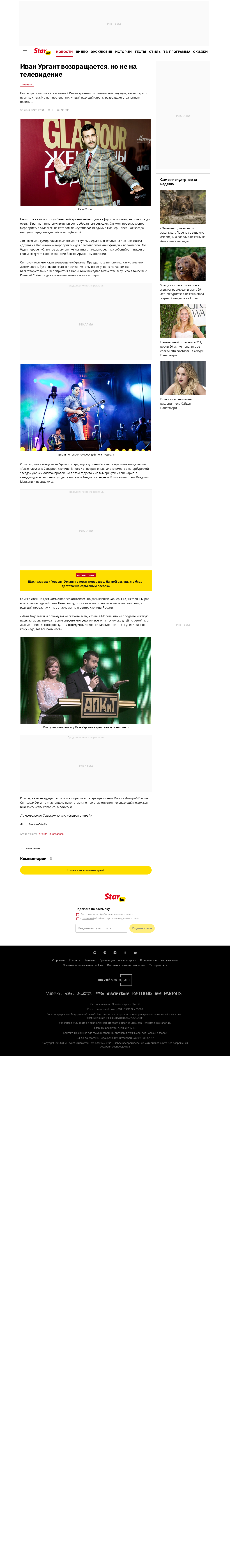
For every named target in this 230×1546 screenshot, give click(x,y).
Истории (123, 52)
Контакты (74, 960)
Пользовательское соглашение (159, 960)
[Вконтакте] (115, 952)
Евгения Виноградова (51, 833)
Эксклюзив (101, 52)
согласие (90, 914)
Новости (64, 52)
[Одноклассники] (125, 952)
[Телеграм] (105, 952)
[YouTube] (135, 952)
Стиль (155, 52)
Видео (82, 52)
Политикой (88, 918)
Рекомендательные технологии (126, 965)
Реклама (90, 960)
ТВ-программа (176, 52)
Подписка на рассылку (92, 909)
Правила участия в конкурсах (118, 960)
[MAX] (94, 952)
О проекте (58, 960)
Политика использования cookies (83, 965)
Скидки (200, 52)
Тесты (140, 52)
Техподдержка (158, 965)
